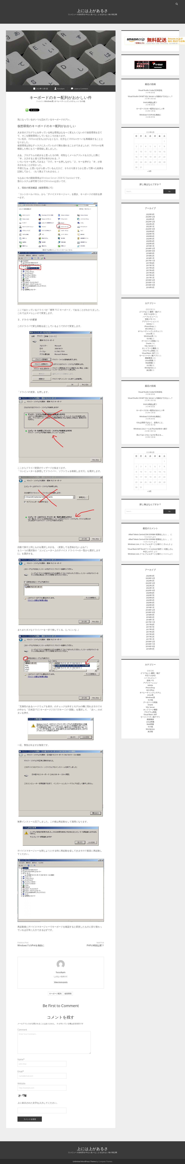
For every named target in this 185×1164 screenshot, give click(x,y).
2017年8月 (150, 263)
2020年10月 (150, 229)
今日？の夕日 (149, 314)
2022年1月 (150, 226)
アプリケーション (149, 321)
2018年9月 (150, 253)
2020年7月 (150, 234)
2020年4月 (150, 241)
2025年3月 (150, 214)
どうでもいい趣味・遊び (149, 311)
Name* (21, 1059)
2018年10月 (150, 251)
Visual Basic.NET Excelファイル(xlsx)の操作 (145, 549)
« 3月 (149, 171)
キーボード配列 (55, 993)
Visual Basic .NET (148, 353)
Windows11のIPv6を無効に (30, 945)
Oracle (148, 343)
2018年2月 (150, 255)
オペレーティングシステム (64, 101)
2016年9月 (150, 287)
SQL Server (149, 346)
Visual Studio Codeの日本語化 (150, 90)
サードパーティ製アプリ (149, 355)
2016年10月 (150, 285)
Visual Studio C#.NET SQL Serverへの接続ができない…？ (150, 96)
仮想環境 (68, 993)
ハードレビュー (149, 316)
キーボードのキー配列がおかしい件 (150, 108)
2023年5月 (150, 219)
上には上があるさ (92, 10)
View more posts (60, 982)
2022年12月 (150, 221)
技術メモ (148, 319)
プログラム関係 (148, 350)
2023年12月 (150, 217)
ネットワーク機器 (149, 348)
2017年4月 (150, 270)
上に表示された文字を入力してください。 (38, 1102)
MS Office (149, 329)
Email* (20, 1071)
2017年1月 (150, 277)
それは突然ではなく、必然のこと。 (150, 422)
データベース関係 (149, 341)
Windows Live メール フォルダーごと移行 (144, 544)
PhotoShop (149, 326)
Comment (22, 1029)
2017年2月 (150, 275)
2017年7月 (150, 265)
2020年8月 (150, 231)
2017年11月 (150, 260)
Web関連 (149, 363)
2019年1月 (150, 246)
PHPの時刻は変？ (95, 945)
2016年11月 (150, 282)
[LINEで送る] (27, 109)
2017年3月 (150, 273)
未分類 (149, 370)
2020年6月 (150, 236)
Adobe (149, 324)
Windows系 (48, 101)
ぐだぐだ (149, 309)
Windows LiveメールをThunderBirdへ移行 (150, 429)
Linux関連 (149, 360)
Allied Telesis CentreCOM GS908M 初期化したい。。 (149, 534)
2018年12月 (150, 248)
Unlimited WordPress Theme (84, 1161)
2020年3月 (150, 243)
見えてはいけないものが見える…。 (150, 435)
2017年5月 (150, 268)
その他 (82, 101)
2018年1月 (150, 258)
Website (21, 1083)
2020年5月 (150, 238)
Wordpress (149, 367)
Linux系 (149, 333)
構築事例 (148, 358)
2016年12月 (150, 280)
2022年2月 (150, 224)
